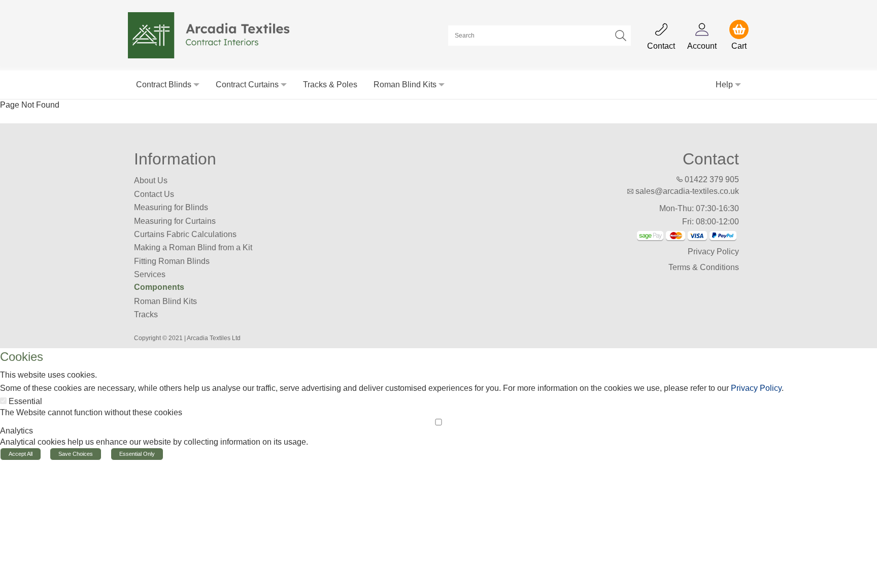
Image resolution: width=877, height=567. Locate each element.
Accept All (20, 454)
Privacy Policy (713, 251)
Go (620, 35)
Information (175, 159)
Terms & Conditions (703, 267)
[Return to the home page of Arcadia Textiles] (214, 34)
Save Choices (75, 454)
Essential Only (137, 454)
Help (724, 84)
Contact (711, 159)
